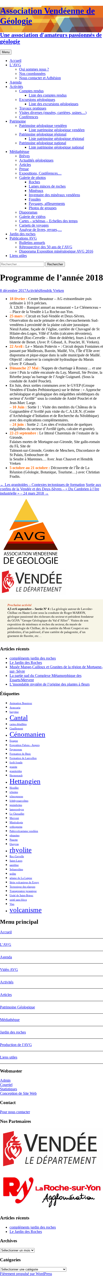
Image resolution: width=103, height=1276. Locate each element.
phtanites (14, 835)
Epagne (14, 740)
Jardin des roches (22, 234)
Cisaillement (16, 728)
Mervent (14, 818)
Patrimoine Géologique (17, 1007)
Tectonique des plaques (22, 886)
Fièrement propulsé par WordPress (26, 1274)
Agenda (16, 82)
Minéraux (36, 191)
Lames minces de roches (47, 186)
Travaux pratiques (32, 108)
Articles (25, 165)
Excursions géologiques (37, 100)
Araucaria (15, 707)
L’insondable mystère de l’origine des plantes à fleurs (50, 684)
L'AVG (5, 944)
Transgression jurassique (23, 891)
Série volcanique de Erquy (24, 882)
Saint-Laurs (16, 860)
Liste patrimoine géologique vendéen (57, 130)
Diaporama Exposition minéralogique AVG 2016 (56, 251)
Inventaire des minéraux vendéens (54, 195)
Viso (12, 904)
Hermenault (16, 775)
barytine (14, 712)
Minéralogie (16, 822)
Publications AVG (23, 238)
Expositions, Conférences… (40, 173)
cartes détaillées (18, 724)
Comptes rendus (31, 91)
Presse (24, 169)
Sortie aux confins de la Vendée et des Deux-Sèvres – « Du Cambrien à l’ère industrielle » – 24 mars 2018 (50, 489)
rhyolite (21, 850)
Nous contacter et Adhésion (40, 78)
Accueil (15, 61)
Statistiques (8, 1089)
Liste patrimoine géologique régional (56, 139)
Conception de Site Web (18, 1093)
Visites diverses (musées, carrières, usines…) (52, 113)
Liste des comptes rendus (48, 95)
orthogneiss (16, 826)
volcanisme (26, 910)
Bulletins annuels (32, 243)
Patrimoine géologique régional (42, 134)
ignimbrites (16, 805)
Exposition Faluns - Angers (25, 745)
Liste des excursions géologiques (53, 104)
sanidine (14, 865)
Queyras (14, 844)
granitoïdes (16, 771)
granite (13, 767)
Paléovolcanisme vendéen (24, 831)
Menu (6, 52)
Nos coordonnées (32, 74)
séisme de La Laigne (21, 878)
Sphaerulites (16, 869)
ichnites (14, 792)
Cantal (19, 717)
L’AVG (15, 65)
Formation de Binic (20, 754)
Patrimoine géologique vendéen (43, 126)
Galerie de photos (32, 178)
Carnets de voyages (34, 225)
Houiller (14, 787)
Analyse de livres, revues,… (40, 230)
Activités (16, 87)
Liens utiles (18, 256)
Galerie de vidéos (32, 217)
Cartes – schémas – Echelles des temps (48, 221)
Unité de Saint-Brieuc (21, 895)
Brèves (24, 156)
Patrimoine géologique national (42, 143)
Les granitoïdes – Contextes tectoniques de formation (42, 485)
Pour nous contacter (15, 1112)
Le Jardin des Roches (26, 663)
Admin (5, 1080)
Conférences (28, 117)
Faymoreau (16, 749)
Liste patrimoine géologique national (56, 147)
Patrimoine (18, 121)
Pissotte (14, 839)
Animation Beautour (21, 703)
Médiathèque (19, 152)
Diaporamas (28, 212)
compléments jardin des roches (33, 658)
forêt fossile (16, 762)
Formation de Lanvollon (23, 758)
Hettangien (25, 781)
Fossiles (35, 199)
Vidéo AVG (9, 970)
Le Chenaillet (17, 813)
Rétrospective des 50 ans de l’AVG (45, 247)
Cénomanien (27, 734)
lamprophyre (17, 809)
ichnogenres (16, 796)
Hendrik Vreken (52, 290)
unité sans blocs (18, 899)
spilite (13, 873)
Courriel (6, 1085)
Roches (34, 182)
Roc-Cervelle (17, 856)
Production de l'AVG (16, 1045)
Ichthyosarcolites (19, 800)
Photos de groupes (43, 208)
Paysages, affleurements (47, 204)
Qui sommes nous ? (34, 69)
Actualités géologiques (36, 160)
